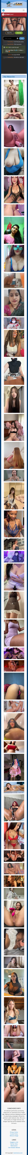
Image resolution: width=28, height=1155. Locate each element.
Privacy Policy (14, 1132)
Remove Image (14, 1135)
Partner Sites (14, 1144)
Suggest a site (14, 1142)
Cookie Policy (14, 1134)
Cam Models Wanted (14, 1147)
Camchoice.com (17, 1153)
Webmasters (14, 1145)
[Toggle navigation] (24, 10)
